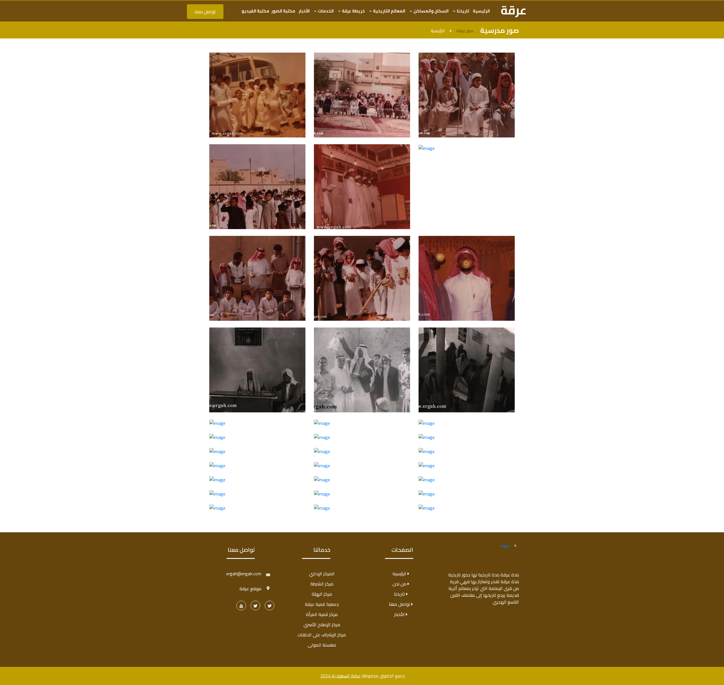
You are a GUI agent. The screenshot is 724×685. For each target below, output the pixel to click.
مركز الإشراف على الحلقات (322, 634)
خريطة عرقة (353, 11)
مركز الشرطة (321, 583)
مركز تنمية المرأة (322, 614)
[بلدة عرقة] (255, 605)
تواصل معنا (205, 11)
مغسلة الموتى (322, 644)
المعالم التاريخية (388, 11)
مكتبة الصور (283, 11)
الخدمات (325, 11)
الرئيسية (481, 11)
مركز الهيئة (322, 594)
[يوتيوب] (241, 605)
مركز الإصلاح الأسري (321, 624)
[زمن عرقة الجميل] (269, 605)
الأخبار (304, 11)
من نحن (400, 583)
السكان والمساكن (431, 11)
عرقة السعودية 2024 (340, 675)
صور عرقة (464, 31)
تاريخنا (462, 11)
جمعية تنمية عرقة (322, 604)
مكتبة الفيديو (255, 11)
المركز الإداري (322, 573)
